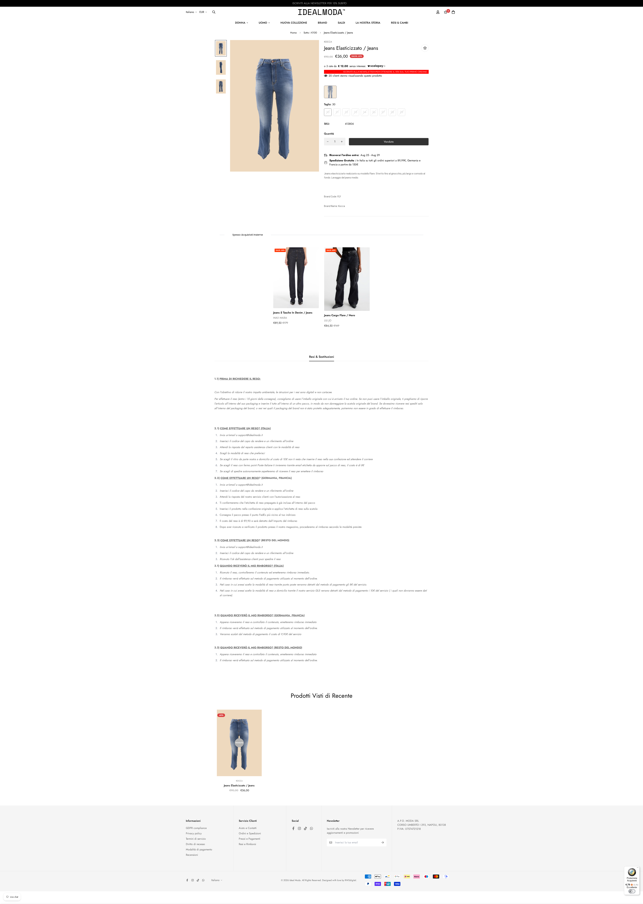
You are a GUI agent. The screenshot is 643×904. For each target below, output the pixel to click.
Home (293, 33)
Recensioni (192, 855)
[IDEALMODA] (321, 12)
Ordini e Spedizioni (250, 833)
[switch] (632, 891)
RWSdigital (350, 880)
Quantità (329, 134)
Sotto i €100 (310, 33)
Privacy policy (194, 833)
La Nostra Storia (368, 23)
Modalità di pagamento (199, 849)
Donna (240, 23)
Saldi (341, 23)
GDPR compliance (196, 828)
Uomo (263, 23)
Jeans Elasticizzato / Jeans (239, 785)
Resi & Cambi (399, 23)
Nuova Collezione (293, 23)
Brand (322, 23)
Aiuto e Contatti (248, 828)
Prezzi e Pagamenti (249, 839)
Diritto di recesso (195, 844)
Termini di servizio (196, 839)
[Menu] (638, 868)
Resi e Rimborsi (247, 844)
